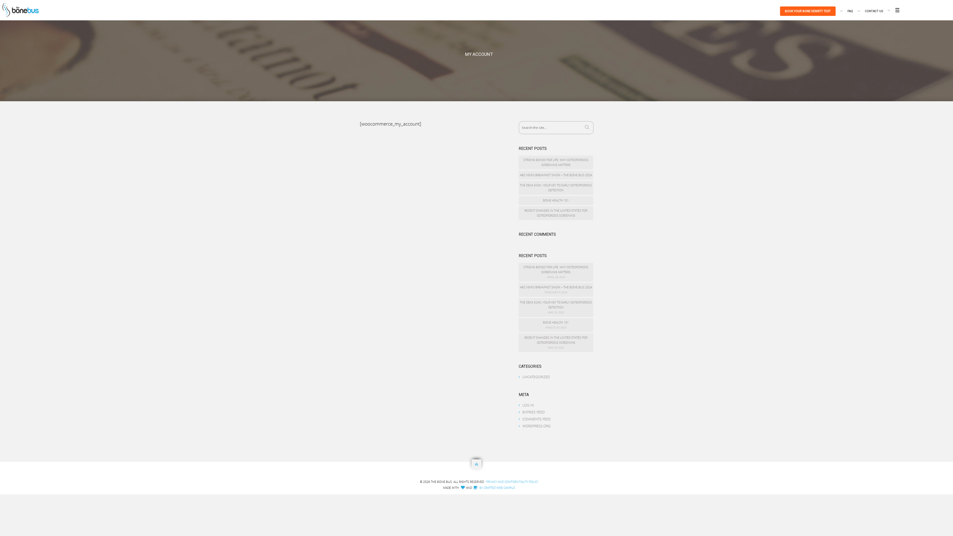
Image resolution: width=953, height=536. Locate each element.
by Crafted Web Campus (497, 488)
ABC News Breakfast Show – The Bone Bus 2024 (556, 175)
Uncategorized (536, 376)
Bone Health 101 (556, 200)
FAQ (850, 11)
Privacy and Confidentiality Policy (512, 482)
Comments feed (536, 419)
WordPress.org (536, 426)
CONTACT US (874, 11)
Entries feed (533, 412)
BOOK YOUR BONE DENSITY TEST (808, 11)
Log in (528, 405)
